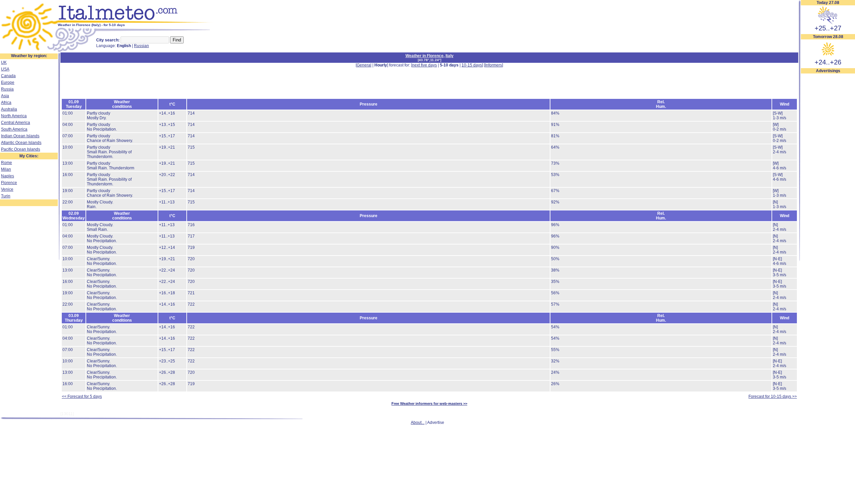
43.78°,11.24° (429, 60)
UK (4, 62)
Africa (6, 102)
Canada (8, 75)
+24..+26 (828, 62)
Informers (493, 65)
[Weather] (29, 51)
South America (14, 129)
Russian (141, 45)
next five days (424, 65)
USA (5, 69)
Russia (7, 89)
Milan (6, 169)
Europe (7, 82)
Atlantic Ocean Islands (21, 142)
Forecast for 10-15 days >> (772, 396)
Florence (9, 182)
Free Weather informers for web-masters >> (429, 404)
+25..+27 (828, 28)
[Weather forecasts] (136, 21)
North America (14, 116)
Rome (6, 162)
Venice (7, 189)
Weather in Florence (424, 55)
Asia (5, 96)
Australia (9, 109)
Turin (5, 196)
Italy (450, 55)
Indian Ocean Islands (20, 136)
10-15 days (472, 65)
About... (417, 422)
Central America (15, 122)
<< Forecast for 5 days (82, 396)
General (364, 65)
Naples (7, 176)
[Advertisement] (828, 174)
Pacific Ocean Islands (20, 149)
